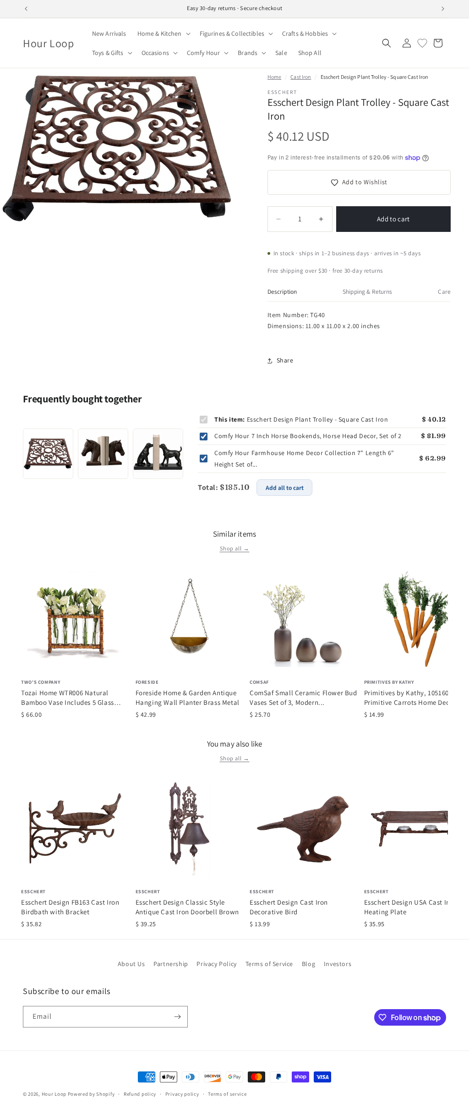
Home (274, 76)
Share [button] (285, 360)
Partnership (170, 964)
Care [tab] (444, 291)
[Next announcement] (443, 8)
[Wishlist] (422, 43)
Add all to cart (285, 487)
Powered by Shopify (91, 1094)
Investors (337, 964)
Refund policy (140, 1094)
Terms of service (227, 1094)
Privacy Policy (216, 964)
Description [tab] (282, 291)
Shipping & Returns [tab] (367, 291)
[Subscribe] (177, 1016)
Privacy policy (182, 1094)
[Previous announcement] (26, 8)
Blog (308, 964)
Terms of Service (269, 964)
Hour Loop (54, 1094)
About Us (131, 964)
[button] (163, 33)
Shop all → (235, 548)
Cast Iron (300, 76)
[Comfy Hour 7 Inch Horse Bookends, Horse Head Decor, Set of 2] (103, 453)
